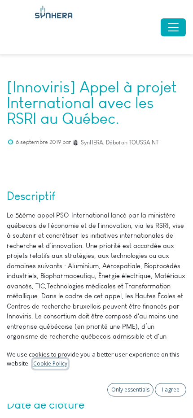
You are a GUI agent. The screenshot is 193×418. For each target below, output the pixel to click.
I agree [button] (171, 389)
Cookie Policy (50, 363)
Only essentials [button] (130, 389)
